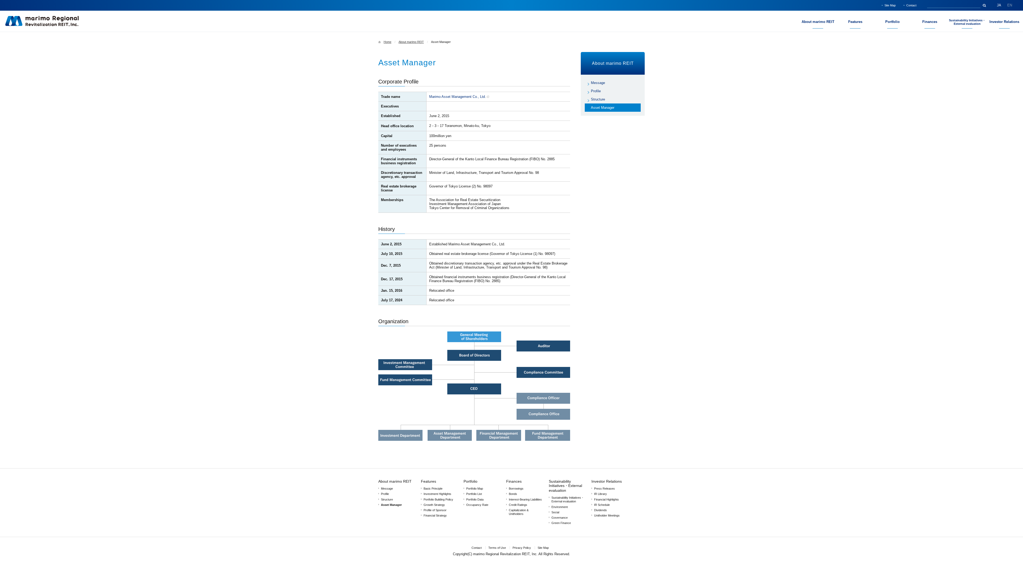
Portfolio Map (474, 488)
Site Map (890, 5)
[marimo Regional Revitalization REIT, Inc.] (42, 25)
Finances (514, 481)
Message (598, 83)
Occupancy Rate (477, 504)
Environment (559, 507)
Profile (596, 91)
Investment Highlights (437, 493)
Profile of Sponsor (435, 510)
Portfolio (470, 481)
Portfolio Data (475, 499)
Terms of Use (497, 547)
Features (428, 481)
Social (555, 512)
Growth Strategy (434, 504)
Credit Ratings (518, 504)
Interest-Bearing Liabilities (525, 499)
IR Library (600, 493)
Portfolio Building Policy (438, 499)
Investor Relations (606, 481)
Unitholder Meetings (607, 515)
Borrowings (516, 488)
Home (387, 41)
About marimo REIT (411, 41)
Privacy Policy (522, 547)
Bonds (513, 493)
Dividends (600, 510)
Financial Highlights (606, 499)
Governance (559, 517)
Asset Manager (602, 108)
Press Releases (604, 488)
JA (999, 5)
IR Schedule (602, 504)
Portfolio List (474, 493)
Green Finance (561, 523)
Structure (598, 99)
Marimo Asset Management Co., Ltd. (457, 97)
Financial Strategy (435, 515)
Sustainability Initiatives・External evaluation (565, 486)
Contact (911, 5)
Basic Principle (433, 488)
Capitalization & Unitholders (519, 512)
